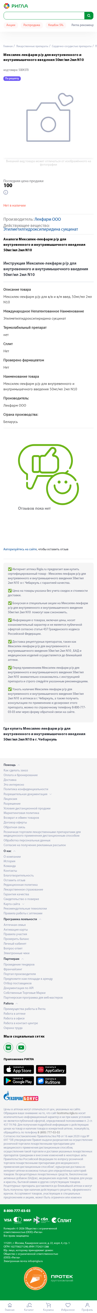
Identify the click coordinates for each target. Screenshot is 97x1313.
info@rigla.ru (35, 1261)
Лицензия (10, 799)
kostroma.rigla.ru (67, 1113)
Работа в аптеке (14, 1014)
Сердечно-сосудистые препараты (71, 46)
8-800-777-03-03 (17, 1211)
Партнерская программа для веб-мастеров (33, 997)
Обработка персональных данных (27, 840)
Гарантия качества (16, 894)
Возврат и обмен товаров (21, 818)
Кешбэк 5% (55, 25)
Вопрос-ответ (13, 948)
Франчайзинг (13, 969)
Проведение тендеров (19, 964)
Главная (8, 46)
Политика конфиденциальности (26, 789)
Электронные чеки (17, 953)
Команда (10, 866)
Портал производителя (20, 974)
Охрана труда (13, 1028)
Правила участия (15, 934)
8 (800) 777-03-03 (49, 1132)
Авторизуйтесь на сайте (20, 549)
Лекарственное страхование (23, 889)
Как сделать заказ (16, 770)
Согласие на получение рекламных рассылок (35, 845)
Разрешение (12, 804)
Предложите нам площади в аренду (28, 979)
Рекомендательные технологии (25, 908)
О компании (12, 857)
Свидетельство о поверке (21, 899)
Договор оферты (15, 822)
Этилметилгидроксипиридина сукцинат (40, 229)
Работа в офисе (14, 1018)
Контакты (10, 871)
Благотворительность (19, 875)
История (9, 861)
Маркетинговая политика (21, 813)
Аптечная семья (15, 925)
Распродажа (31, 25)
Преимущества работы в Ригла (25, 1009)
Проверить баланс (16, 939)
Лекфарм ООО (48, 219)
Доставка (10, 780)
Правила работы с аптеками (23, 913)
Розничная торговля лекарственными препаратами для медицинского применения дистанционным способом (42, 834)
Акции (10, 25)
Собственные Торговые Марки (25, 993)
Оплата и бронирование (21, 775)
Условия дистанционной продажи (27, 808)
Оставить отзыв (14, 880)
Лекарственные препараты (32, 46)
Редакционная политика (21, 885)
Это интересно (14, 785)
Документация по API (18, 988)
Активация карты (16, 930)
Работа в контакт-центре (21, 1023)
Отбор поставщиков (18, 983)
